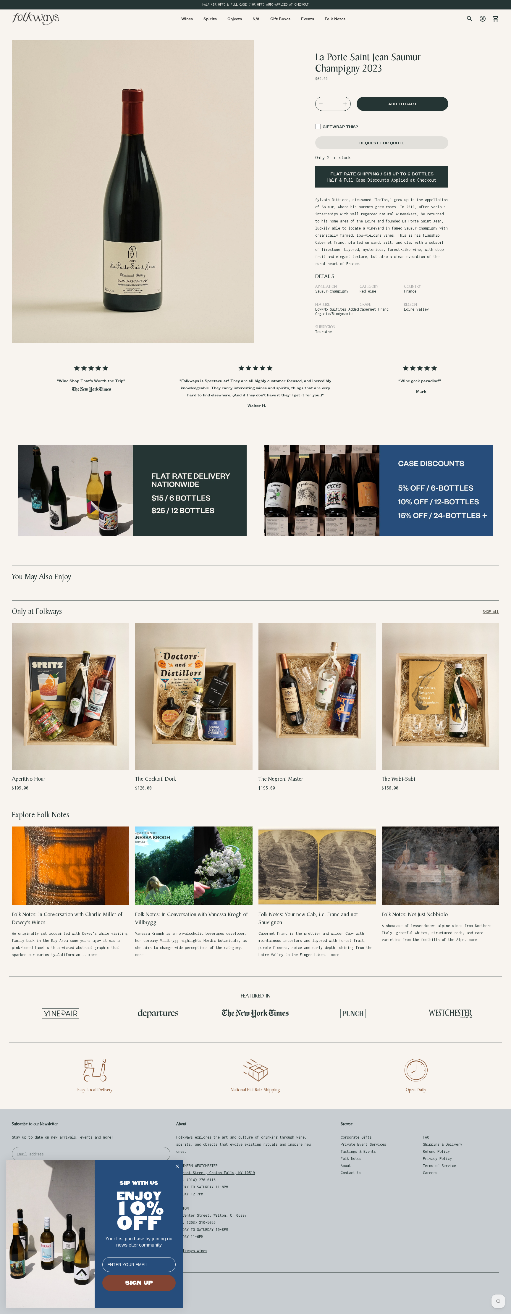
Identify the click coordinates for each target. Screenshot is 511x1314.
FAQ (426, 1137)
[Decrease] (321, 104)
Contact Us (351, 1173)
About (346, 1165)
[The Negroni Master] (317, 696)
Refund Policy (436, 1151)
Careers (430, 1173)
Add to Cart (70, 761)
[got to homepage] (35, 18)
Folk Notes (351, 1158)
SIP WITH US (139, 1183)
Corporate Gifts (356, 1137)
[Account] (482, 18)
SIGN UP (139, 1282)
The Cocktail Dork (155, 779)
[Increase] (345, 104)
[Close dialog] (177, 1166)
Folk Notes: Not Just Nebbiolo (415, 914)
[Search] (469, 18)
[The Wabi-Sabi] (440, 696)
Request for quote (381, 143)
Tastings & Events (358, 1151)
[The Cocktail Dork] (194, 696)
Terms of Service (439, 1165)
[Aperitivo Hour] (70, 696)
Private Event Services (363, 1144)
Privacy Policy (437, 1158)
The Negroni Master (280, 779)
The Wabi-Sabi (398, 779)
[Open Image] (133, 191)
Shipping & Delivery (442, 1144)
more (92, 955)
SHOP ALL (491, 611)
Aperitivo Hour (28, 779)
